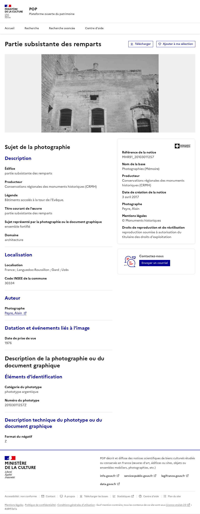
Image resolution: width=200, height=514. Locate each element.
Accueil (9, 28)
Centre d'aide (94, 28)
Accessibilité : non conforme (21, 496)
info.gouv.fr (108, 476)
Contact (50, 496)
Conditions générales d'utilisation (76, 505)
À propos (69, 496)
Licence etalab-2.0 (176, 505)
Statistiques (123, 496)
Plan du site (174, 496)
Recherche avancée (62, 28)
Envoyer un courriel (155, 263)
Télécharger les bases (96, 496)
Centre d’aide (151, 496)
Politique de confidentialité (40, 505)
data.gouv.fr (108, 484)
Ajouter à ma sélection (178, 44)
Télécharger (143, 44)
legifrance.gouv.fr (173, 476)
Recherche (32, 28)
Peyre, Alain (13, 313)
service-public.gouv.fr (138, 476)
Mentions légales (14, 505)
